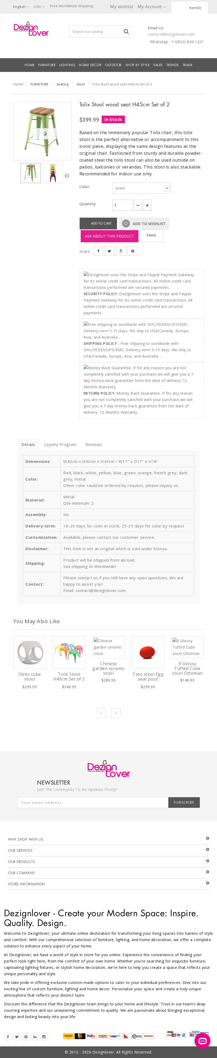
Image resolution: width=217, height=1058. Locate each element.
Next (66, 175)
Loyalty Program (60, 444)
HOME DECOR (90, 65)
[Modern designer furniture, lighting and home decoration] (31, 28)
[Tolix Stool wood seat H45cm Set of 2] (42, 131)
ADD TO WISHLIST (149, 223)
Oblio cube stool (30, 676)
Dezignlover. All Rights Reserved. (122, 1052)
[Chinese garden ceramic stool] (108, 647)
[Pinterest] (26, 1037)
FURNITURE (47, 65)
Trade (188, 65)
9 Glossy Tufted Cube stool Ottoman (187, 668)
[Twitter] (17, 1037)
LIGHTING (67, 65)
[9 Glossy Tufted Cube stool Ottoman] (187, 647)
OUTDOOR (113, 65)
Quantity (87, 203)
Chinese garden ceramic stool (108, 668)
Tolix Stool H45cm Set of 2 (69, 676)
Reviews (93, 444)
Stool (80, 84)
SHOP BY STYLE (137, 65)
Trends (172, 65)
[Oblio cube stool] (29, 652)
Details (28, 444)
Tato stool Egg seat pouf (148, 676)
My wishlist (122, 7)
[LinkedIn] (35, 1037)
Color (85, 186)
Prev (101, 713)
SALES (158, 65)
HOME (30, 65)
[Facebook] (8, 1037)
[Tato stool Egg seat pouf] (148, 652)
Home (18, 84)
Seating (63, 84)
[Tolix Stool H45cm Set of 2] (69, 652)
